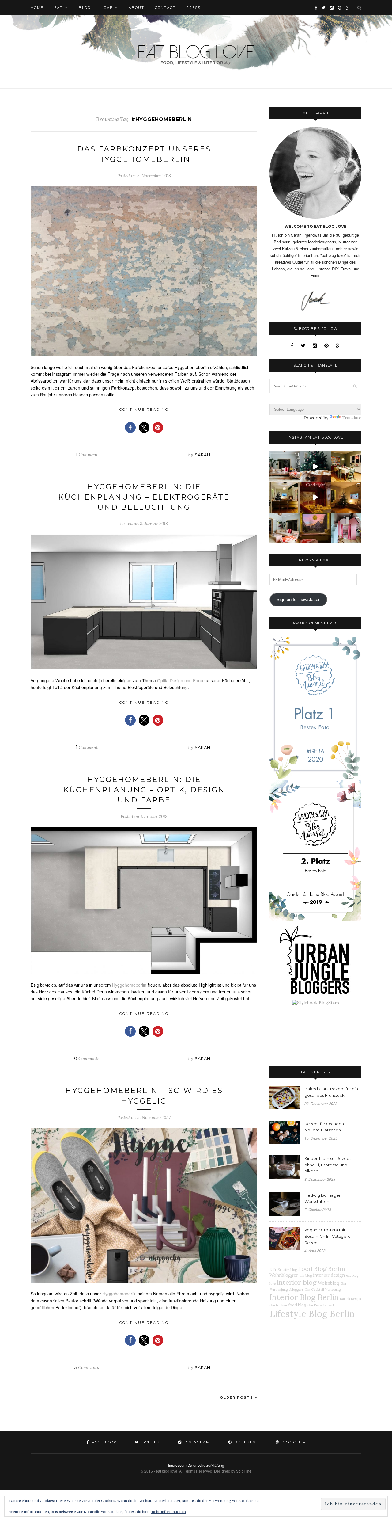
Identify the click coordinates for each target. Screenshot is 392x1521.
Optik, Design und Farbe (181, 680)
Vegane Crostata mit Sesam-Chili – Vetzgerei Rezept (328, 1236)
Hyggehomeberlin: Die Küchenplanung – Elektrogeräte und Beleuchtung (144, 497)
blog (85, 8)
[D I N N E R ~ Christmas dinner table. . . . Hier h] (346, 466)
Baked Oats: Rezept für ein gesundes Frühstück (331, 1092)
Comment (87, 454)
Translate (351, 418)
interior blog (297, 1282)
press (193, 8)
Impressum (177, 1465)
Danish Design (350, 1299)
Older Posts (237, 1397)
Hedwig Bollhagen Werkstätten (322, 1198)
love (107, 8)
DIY (273, 1269)
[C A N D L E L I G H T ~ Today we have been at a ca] (315, 497)
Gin (343, 1283)
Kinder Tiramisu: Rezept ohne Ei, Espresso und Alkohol (327, 1165)
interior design (329, 1275)
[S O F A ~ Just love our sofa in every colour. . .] (285, 528)
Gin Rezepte (316, 1305)
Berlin (332, 1305)
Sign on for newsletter (298, 599)
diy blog (306, 1275)
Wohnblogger (284, 1275)
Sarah (202, 454)
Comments (86, 1058)
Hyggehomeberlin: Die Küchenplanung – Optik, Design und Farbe (144, 789)
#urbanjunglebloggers (286, 1289)
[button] (130, 427)
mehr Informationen (168, 1511)
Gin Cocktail (314, 1289)
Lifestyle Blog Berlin (312, 1313)
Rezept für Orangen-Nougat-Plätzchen (324, 1127)
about (136, 8)
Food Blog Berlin (321, 1268)
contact (165, 8)
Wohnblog (328, 1283)
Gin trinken (278, 1305)
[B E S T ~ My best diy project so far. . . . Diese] (346, 528)
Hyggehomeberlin (129, 985)
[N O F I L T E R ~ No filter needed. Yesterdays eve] (315, 528)
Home (37, 8)
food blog (297, 1304)
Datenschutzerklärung (205, 1465)
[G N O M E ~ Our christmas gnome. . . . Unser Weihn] (315, 466)
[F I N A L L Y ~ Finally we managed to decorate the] (346, 497)
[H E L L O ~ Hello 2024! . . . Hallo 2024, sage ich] (285, 466)
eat (58, 8)
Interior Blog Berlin (304, 1297)
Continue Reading (144, 409)
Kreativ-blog (287, 1270)
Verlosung (333, 1289)
